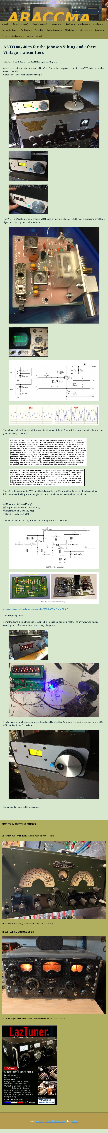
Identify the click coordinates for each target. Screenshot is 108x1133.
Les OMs (69, 24)
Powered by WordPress (55, 1121)
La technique (83, 24)
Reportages (99, 30)
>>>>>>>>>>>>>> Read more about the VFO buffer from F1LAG (35, 609)
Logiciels (39, 36)
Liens (29, 36)
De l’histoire (25, 30)
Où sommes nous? (39, 24)
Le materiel (97, 24)
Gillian (75, 1121)
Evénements (56, 24)
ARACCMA (40, 1121)
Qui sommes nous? (20, 24)
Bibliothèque (70, 30)
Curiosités (39, 30)
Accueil (5, 24)
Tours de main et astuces (12, 36)
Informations (85, 30)
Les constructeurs (9, 30)
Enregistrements (53, 30)
